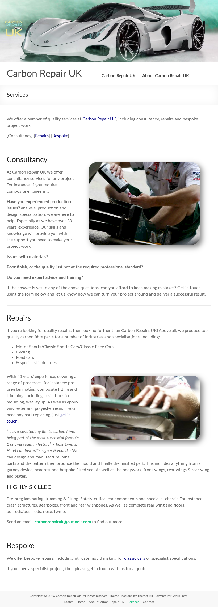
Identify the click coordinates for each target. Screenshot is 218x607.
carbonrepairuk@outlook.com (63, 522)
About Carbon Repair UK (165, 76)
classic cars (134, 558)
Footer (68, 602)
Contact (148, 602)
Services (133, 602)
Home (81, 602)
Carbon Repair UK (44, 74)
